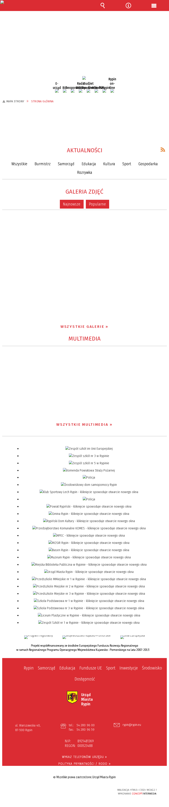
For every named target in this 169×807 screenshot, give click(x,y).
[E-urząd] (57, 91)
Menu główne (154, 5)
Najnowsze (71, 204)
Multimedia (84, 338)
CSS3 (81, 790)
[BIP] (64, 91)
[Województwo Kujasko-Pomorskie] (86, 637)
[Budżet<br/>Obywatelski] (88, 91)
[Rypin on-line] (112, 91)
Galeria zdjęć (84, 191)
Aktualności (84, 150)
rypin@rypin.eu (132, 725)
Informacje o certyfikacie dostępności (29, 790)
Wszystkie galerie (83, 326)
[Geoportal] (72, 91)
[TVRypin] (104, 91)
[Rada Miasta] (80, 91)
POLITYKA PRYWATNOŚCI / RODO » (84, 764)
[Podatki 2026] (84, 78)
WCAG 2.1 (95, 789)
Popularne (97, 204)
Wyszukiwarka (102, 5)
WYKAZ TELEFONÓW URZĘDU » (84, 757)
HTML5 (75, 790)
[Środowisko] (96, 91)
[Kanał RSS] (163, 149)
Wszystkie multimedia (82, 424)
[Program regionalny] (38, 637)
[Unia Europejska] (132, 637)
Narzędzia (128, 5)
